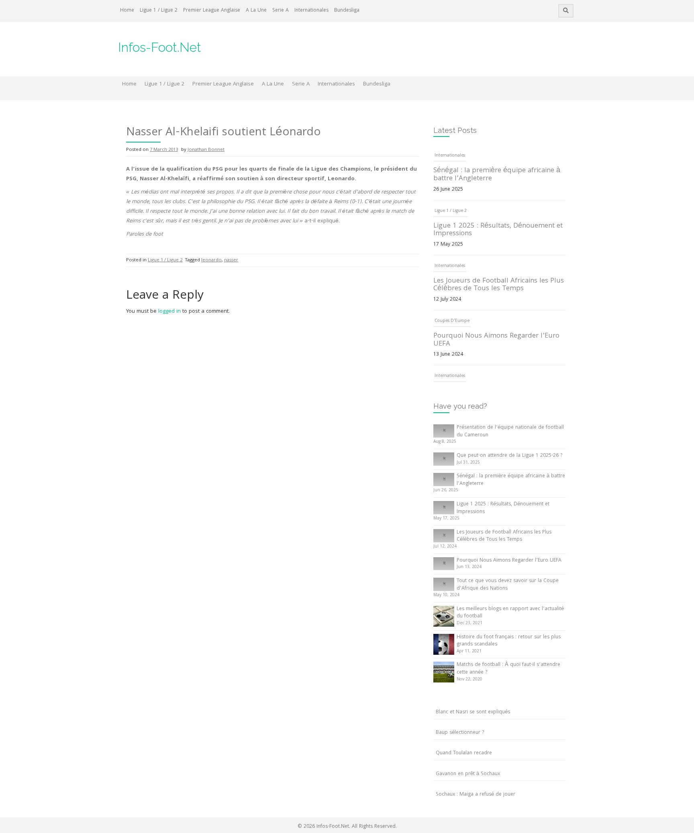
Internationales (311, 10)
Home (127, 10)
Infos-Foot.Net (159, 47)
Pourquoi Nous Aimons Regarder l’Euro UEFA (496, 340)
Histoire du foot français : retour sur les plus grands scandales (509, 641)
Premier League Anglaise (211, 10)
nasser (231, 260)
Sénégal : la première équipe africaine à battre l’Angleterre (496, 175)
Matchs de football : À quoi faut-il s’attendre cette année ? (508, 669)
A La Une (256, 10)
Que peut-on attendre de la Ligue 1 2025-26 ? (509, 456)
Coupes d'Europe (452, 321)
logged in (169, 311)
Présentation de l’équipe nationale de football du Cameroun (510, 432)
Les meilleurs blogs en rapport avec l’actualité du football (510, 613)
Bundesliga (346, 10)
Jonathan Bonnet (206, 150)
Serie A (280, 10)
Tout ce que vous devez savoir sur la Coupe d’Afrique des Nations (508, 585)
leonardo (211, 260)
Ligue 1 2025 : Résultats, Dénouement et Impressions (498, 230)
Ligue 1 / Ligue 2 (159, 10)
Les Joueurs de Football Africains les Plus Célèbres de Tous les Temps (498, 285)
